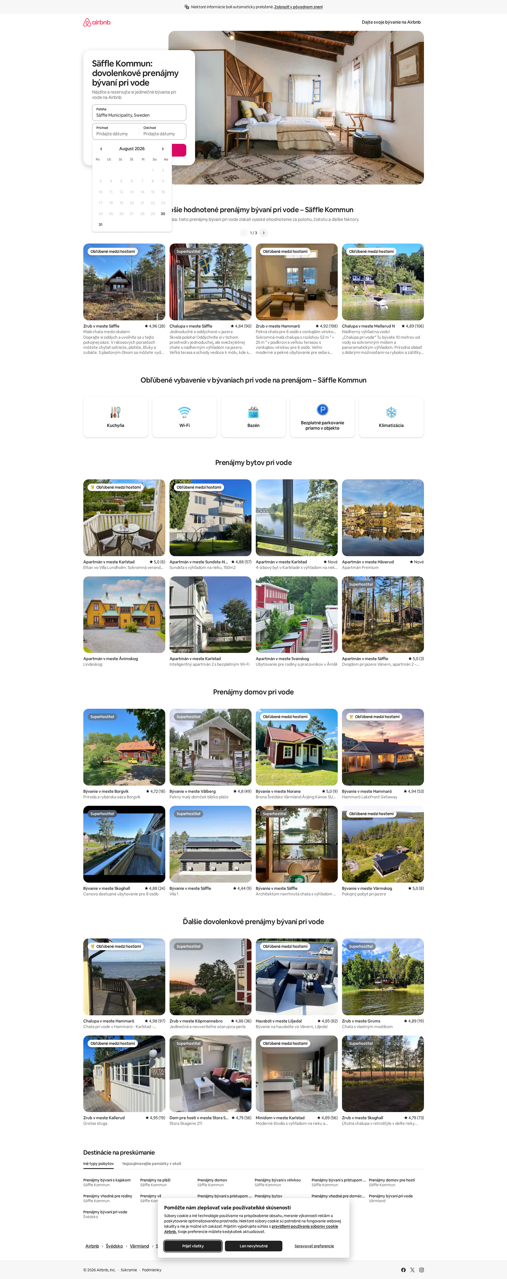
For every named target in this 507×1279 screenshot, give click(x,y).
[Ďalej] (263, 233)
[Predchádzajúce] (244, 233)
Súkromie (129, 1270)
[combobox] (139, 115)
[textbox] (115, 134)
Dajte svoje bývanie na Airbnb (391, 22)
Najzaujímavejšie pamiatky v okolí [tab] (151, 1163)
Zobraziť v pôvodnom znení (298, 7)
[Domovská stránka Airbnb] (96, 22)
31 (100, 224)
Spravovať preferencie (314, 1246)
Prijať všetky (193, 1246)
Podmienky (151, 1270)
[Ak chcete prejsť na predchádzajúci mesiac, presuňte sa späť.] (101, 148)
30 (163, 213)
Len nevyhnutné (253, 1246)
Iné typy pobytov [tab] (98, 1163)
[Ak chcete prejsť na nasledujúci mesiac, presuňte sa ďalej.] (162, 148)
